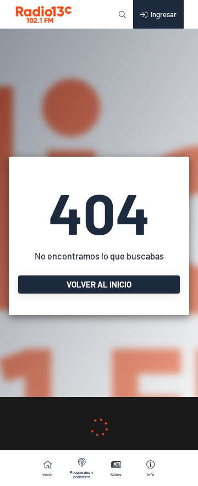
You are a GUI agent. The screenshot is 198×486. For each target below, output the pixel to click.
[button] (122, 14)
